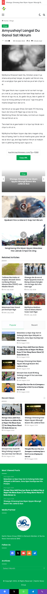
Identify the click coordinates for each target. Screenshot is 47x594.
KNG (6, 41)
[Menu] (3, 14)
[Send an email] (9, 41)
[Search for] (44, 14)
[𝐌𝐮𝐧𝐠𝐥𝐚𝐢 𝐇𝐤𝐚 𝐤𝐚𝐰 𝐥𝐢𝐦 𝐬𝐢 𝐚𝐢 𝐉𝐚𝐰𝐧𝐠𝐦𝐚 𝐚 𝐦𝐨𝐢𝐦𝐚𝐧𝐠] (8, 387)
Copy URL (23, 158)
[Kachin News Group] (11, 9)
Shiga (12, 21)
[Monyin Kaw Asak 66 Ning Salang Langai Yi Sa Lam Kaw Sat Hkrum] (8, 376)
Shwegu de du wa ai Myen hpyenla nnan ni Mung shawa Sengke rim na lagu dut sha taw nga (33, 282)
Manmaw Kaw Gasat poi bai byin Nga (11, 308)
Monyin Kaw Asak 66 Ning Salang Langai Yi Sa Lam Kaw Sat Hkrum (29, 375)
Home (5, 21)
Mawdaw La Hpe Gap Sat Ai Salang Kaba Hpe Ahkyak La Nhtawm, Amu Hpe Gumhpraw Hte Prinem (30, 337)
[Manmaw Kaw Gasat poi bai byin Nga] (12, 299)
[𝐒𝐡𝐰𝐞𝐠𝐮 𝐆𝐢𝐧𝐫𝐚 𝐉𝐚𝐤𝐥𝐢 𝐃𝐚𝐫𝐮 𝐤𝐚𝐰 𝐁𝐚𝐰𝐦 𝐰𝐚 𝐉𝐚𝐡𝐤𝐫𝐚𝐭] (8, 350)
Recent (34, 325)
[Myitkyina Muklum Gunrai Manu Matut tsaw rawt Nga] (34, 299)
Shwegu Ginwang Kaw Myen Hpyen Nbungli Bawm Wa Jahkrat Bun (29, 363)
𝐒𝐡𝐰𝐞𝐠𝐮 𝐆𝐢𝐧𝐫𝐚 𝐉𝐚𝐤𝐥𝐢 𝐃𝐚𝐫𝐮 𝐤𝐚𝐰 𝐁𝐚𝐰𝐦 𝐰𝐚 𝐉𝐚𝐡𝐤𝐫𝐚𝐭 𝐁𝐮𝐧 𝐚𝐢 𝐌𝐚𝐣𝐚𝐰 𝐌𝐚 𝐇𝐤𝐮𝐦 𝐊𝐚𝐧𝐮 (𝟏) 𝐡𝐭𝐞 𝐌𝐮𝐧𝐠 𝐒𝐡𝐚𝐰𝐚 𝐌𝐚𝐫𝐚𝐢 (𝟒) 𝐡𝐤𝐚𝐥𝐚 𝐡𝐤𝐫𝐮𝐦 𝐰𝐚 (30, 351)
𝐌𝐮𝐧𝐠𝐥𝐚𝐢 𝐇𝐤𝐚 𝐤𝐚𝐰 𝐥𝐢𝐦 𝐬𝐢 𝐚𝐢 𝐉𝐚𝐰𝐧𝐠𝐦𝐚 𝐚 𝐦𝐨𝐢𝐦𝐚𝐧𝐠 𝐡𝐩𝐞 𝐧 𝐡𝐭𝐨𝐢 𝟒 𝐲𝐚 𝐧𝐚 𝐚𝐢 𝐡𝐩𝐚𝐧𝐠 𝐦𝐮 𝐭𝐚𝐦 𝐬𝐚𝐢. (30, 387)
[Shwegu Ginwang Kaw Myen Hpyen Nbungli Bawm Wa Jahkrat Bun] (8, 364)
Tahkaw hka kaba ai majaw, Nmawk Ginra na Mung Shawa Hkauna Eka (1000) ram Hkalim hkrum (12, 282)
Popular (13, 325)
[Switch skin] (40, 14)
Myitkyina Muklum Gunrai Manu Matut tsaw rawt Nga (33, 309)
